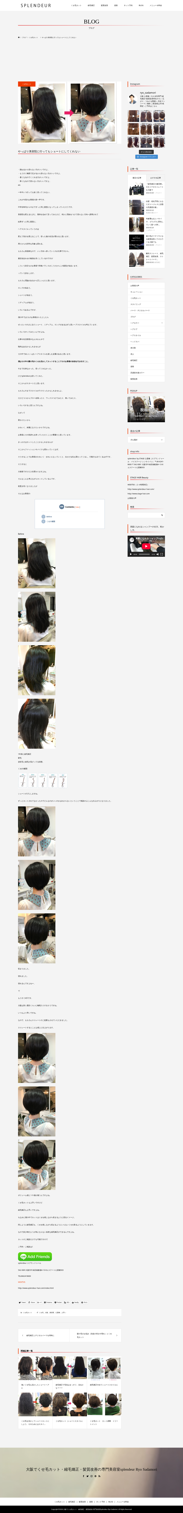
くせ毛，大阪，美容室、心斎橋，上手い (52, 1312)
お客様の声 (134, 285)
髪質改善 (104, 5)
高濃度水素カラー (137, 372)
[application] (146, 546)
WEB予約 (21, 1282)
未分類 (133, 348)
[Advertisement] (91, 60)
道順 (116, 5)
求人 (132, 354)
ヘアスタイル (135, 335)
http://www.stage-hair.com (139, 493)
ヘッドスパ (134, 341)
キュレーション (136, 292)
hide (77, 507)
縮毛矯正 (91, 5)
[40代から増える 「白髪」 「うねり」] (133, 116)
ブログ (133, 316)
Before (49, 516)
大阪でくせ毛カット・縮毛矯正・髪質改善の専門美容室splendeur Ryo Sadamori (91, 1469)
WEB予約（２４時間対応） (138, 484)
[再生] (131, 554)
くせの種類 (50, 521)
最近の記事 (137, 178)
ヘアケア (133, 329)
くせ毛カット (76, 5)
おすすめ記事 (155, 178)
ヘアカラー (134, 323)
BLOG (141, 5)
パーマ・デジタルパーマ (140, 310)
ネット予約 (128, 5)
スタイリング (135, 304)
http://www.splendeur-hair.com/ (141, 489)
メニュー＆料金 (156, 5)
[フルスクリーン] (161, 554)
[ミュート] (157, 554)
